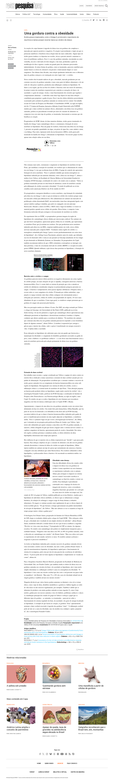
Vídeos (88, 14)
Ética (55, 14)
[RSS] (69, 754)
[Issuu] (72, 754)
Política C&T (26, 14)
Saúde (62, 14)
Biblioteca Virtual (60, 772)
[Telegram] (57, 754)
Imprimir (7, 20)
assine (81, 5)
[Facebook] (40, 754)
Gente (82, 14)
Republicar (86, 20)
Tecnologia (36, 14)
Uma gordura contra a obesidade (48, 33)
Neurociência (12, 66)
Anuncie (60, 763)
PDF (11, 20)
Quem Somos (49, 763)
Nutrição (11, 68)
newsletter (89, 5)
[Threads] (54, 754)
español (105, 0)
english (100, 0)
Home (39, 763)
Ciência (17, 14)
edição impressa (99, 5)
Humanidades (47, 14)
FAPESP (32, 772)
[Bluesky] (50, 754)
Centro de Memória (77, 772)
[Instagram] (46, 754)
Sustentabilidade (72, 14)
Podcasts (96, 14)
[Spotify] (66, 754)
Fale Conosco (72, 763)
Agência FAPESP (44, 772)
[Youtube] (62, 754)
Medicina (11, 64)
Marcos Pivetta (12, 47)
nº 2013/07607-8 (76, 621)
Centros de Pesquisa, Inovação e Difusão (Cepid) (47, 106)
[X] (43, 754)
